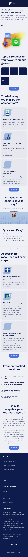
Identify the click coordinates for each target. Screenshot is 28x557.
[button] (2, 3)
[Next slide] (17, 248)
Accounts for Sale (8, 469)
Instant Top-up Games (9, 461)
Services (5, 473)
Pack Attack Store (15, 552)
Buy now (3, 25)
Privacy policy (7, 499)
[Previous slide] (10, 248)
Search (5, 491)
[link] (5, 71)
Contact (5, 495)
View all (14, 88)
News (4, 476)
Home (5, 480)
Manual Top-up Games (9, 465)
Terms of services (8, 502)
